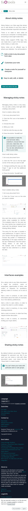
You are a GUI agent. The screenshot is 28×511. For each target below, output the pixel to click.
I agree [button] (24, 508)
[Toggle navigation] (25, 2)
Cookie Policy (11, 504)
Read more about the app (9, 86)
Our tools (3, 409)
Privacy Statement (6, 497)
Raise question (5, 424)
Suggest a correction (20, 403)
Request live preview (7, 422)
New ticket (4, 421)
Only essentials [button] (16, 508)
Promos (3, 415)
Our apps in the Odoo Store (9, 411)
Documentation (5, 413)
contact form (18, 429)
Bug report (4, 426)
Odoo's (24, 472)
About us (3, 489)
